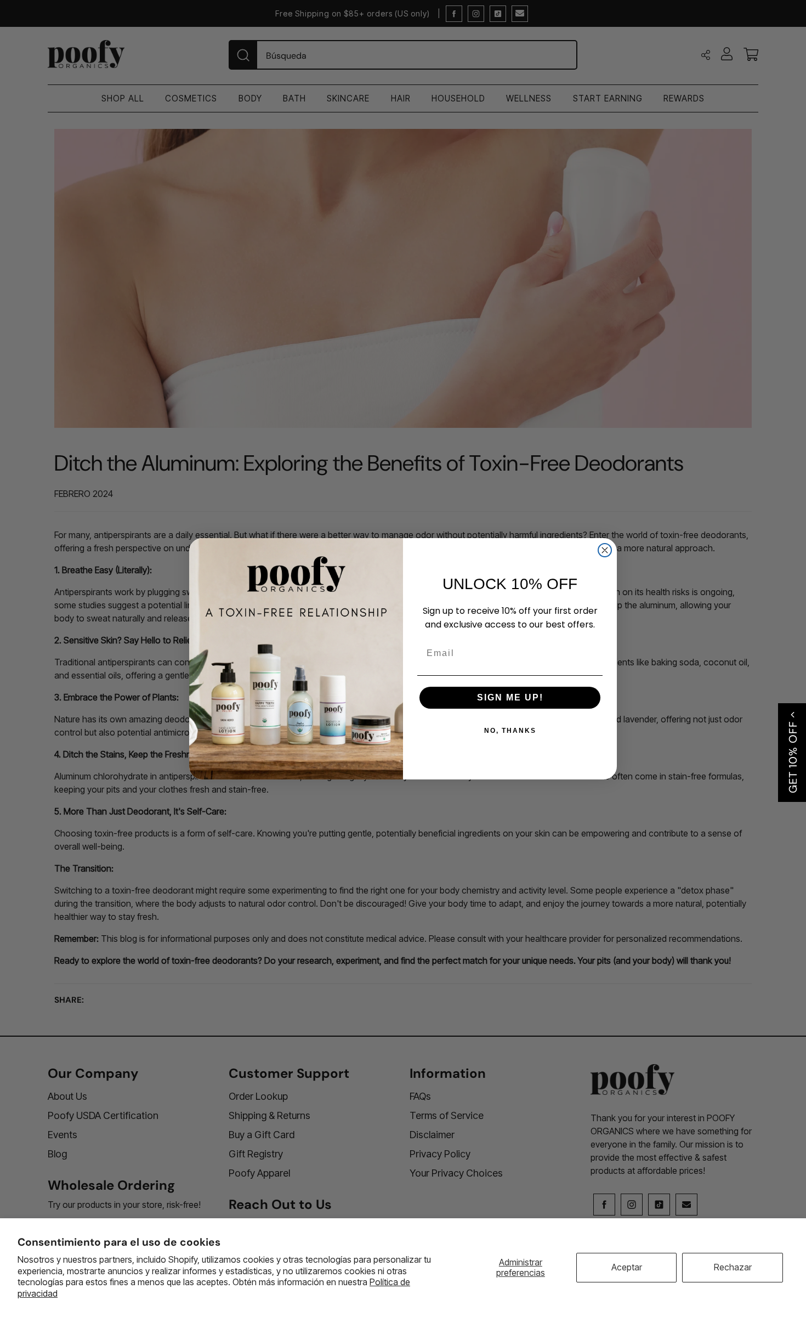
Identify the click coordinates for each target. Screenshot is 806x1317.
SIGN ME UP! (510, 697)
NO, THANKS (510, 730)
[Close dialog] (604, 550)
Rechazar (733, 1267)
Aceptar (626, 1267)
